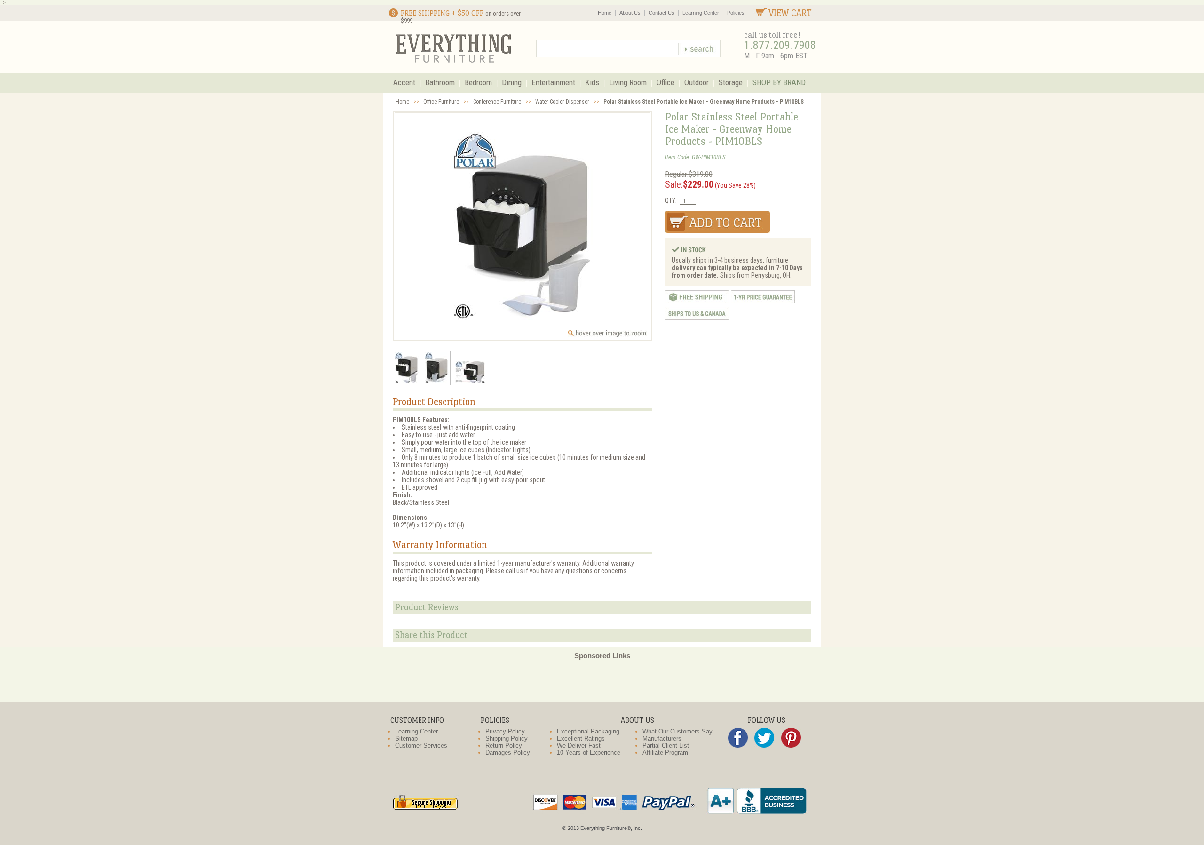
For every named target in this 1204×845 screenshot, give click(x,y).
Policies (736, 13)
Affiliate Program (665, 752)
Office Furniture (441, 101)
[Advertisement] (602, 681)
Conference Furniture (497, 101)
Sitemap (406, 738)
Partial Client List (665, 745)
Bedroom (478, 82)
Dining (512, 82)
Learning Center (700, 13)
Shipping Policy (506, 738)
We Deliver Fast (579, 745)
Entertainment (553, 82)
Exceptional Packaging (588, 731)
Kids (592, 82)
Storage (731, 82)
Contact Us (661, 13)
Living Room (628, 82)
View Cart (790, 13)
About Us (630, 13)
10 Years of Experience (588, 752)
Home (604, 13)
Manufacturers (661, 738)
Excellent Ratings (581, 738)
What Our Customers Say (677, 731)
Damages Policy (507, 752)
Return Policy (503, 745)
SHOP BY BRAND (779, 82)
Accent (404, 82)
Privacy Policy (505, 731)
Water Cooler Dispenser (562, 101)
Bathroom (440, 82)
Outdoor (696, 82)
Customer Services (421, 745)
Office (665, 82)
